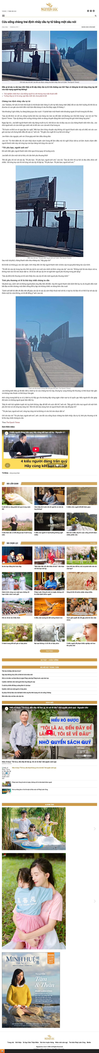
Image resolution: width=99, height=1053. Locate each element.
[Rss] (88, 11)
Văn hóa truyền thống (47, 1042)
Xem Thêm (49, 651)
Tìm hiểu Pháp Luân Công (77, 1042)
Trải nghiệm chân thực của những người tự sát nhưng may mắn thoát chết (30, 94)
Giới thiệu (18, 1042)
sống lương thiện (15, 473)
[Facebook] (91, 11)
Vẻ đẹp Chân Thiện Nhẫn (31, 1042)
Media (89, 1042)
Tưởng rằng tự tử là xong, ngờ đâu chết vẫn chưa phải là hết (25, 96)
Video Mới (49, 702)
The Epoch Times (13, 422)
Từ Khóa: (5, 473)
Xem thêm (93, 543)
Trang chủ (10, 1042)
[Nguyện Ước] (49, 7)
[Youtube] (94, 11)
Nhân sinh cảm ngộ (88, 27)
